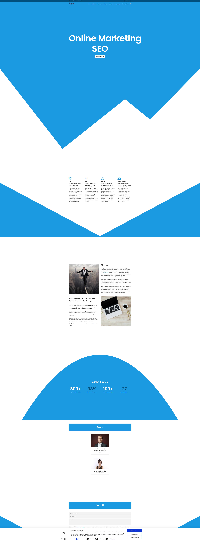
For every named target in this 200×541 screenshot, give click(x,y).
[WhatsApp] (125, 1)
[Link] (71, 4)
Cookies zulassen (134, 530)
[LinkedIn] (127, 1)
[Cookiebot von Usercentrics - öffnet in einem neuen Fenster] (63, 539)
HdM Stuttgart (105, 272)
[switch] (87, 539)
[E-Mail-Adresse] (130, 1)
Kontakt (95, 323)
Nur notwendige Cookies (134, 537)
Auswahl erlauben (134, 534)
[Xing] (128, 1)
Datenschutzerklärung (79, 526)
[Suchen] (130, 4)
